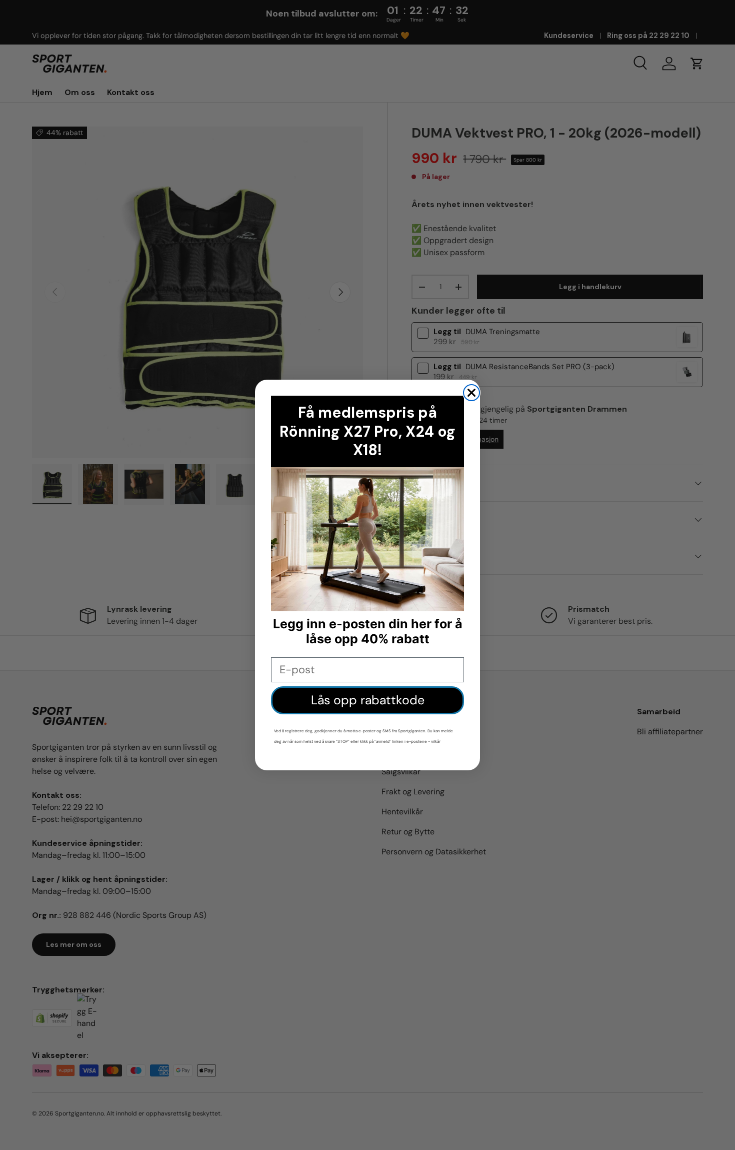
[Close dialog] (472, 393)
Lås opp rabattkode (367, 700)
